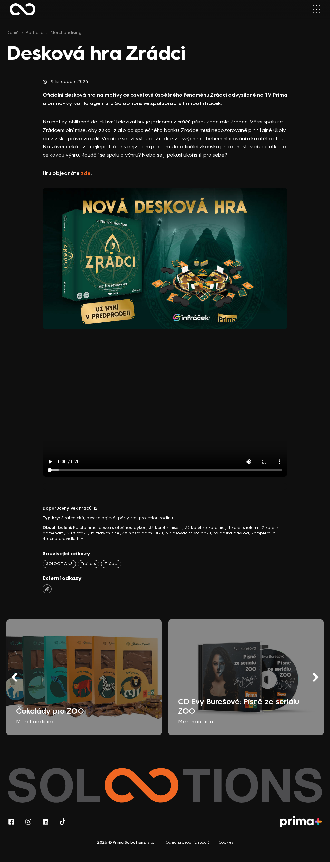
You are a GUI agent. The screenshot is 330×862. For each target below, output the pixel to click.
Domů (12, 32)
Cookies (225, 842)
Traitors (88, 563)
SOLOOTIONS (59, 563)
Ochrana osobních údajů (187, 842)
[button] (315, 677)
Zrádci (111, 563)
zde (86, 173)
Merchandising (66, 32)
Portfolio (35, 32)
